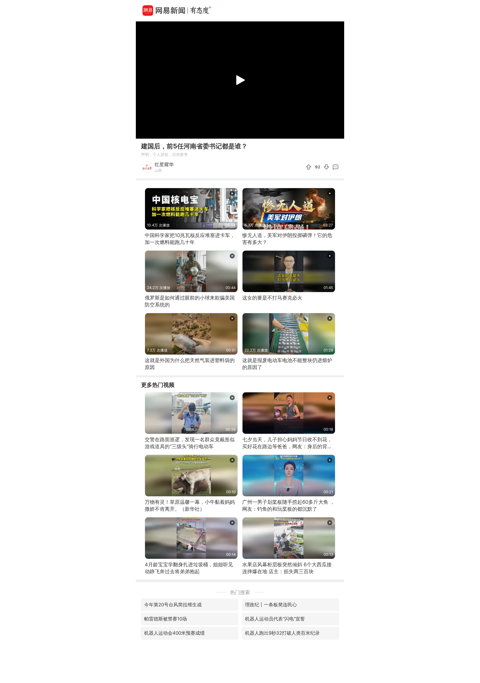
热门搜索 (240, 592)
